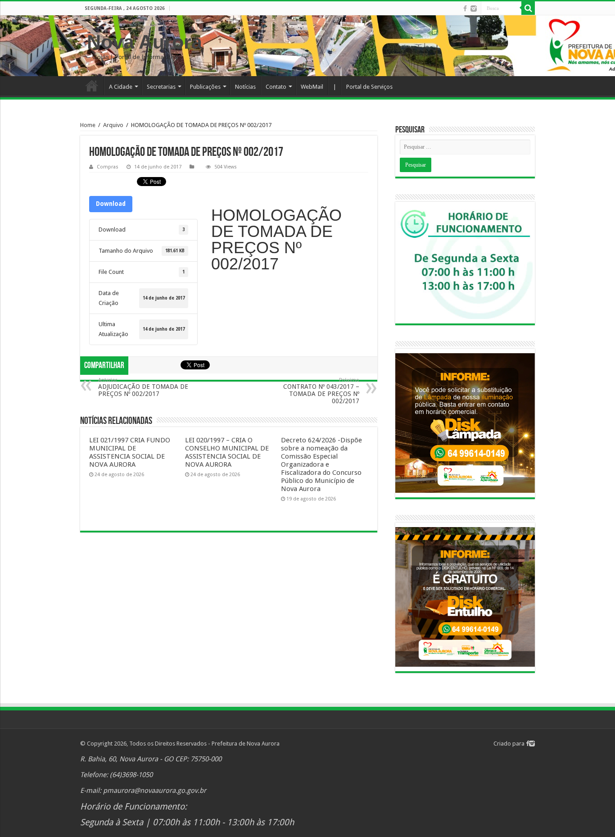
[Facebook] (465, 8)
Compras (107, 167)
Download (111, 203)
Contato (276, 86)
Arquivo (113, 125)
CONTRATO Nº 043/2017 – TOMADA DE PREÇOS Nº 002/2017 (321, 391)
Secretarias (161, 86)
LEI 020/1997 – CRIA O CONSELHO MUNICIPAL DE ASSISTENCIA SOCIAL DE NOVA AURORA (227, 452)
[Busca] (528, 8)
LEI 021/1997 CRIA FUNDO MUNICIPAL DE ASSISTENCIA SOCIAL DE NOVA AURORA (129, 452)
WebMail (312, 86)
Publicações (205, 86)
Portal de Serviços (369, 86)
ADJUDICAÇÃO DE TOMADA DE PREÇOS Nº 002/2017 (143, 387)
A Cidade (120, 86)
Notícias (245, 86)
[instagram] (474, 8)
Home (92, 85)
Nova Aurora (144, 42)
